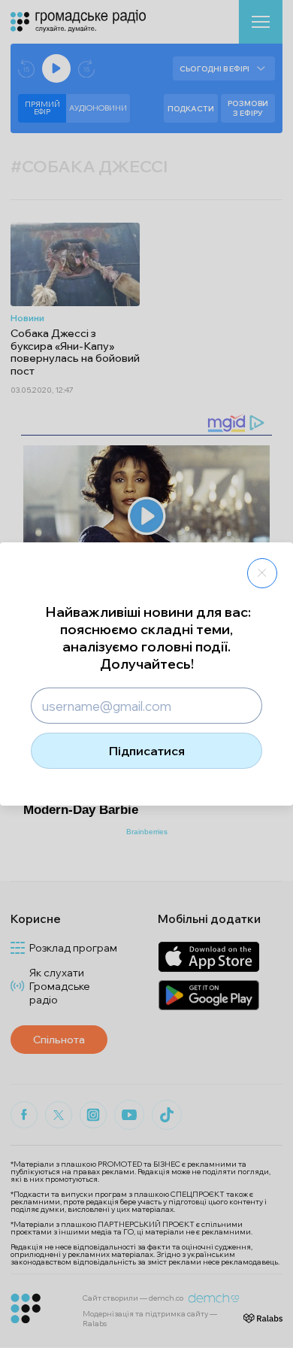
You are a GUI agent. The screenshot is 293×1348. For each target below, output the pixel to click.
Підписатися (147, 750)
